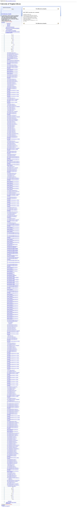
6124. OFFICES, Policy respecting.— (12, 208)
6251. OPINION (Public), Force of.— (12, 412)
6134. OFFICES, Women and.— (11, 222)
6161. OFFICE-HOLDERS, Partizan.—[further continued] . (12, 269)
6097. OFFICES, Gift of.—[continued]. (12, 167)
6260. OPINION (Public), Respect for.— (12, 426)
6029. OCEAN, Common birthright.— (12, 74)
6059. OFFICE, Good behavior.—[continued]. (13, 116)
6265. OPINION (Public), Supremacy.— (12, 434)
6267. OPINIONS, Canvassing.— (11, 436)
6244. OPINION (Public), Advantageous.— (13, 403)
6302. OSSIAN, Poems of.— (11, 482)
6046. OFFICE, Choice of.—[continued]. (13, 99)
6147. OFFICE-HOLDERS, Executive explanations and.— (12, 244)
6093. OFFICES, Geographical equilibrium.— (13, 161)
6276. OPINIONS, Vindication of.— (12, 447)
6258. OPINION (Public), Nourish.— (12, 423)
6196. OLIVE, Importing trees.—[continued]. (13, 330)
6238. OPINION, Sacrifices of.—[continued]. (13, 395)
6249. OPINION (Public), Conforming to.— (13, 410)
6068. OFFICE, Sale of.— (11, 127)
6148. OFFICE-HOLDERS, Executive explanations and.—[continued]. (12, 246)
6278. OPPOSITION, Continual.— (12, 449)
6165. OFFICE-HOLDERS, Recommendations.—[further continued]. (13, 277)
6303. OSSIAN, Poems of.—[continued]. (13, 483)
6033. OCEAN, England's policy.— (12, 80)
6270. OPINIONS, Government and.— (12, 440)
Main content (8, 0)
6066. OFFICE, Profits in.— (11, 125)
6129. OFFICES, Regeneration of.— (12, 215)
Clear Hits (3, 22)
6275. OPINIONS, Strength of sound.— (12, 446)
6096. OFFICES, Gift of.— (11, 166)
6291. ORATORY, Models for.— (11, 466)
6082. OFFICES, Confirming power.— (12, 145)
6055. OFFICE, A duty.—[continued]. (12, 111)
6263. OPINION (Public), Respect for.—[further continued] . (12, 431)
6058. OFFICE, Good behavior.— (12, 115)
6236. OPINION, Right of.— (11, 392)
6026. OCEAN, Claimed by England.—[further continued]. (12, 69)
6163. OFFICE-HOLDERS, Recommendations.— (11, 273)
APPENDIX (9, 501)
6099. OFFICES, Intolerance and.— (12, 170)
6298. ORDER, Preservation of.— (12, 476)
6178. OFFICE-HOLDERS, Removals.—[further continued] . (12, 299)
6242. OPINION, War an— (11, 400)
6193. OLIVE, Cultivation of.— (11, 327)
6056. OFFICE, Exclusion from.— (12, 112)
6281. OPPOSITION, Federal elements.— (13, 453)
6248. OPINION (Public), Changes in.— (12, 409)
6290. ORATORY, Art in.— (11, 465)
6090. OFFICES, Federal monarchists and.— (13, 156)
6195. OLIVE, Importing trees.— (12, 329)
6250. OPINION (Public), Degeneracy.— (13, 411)
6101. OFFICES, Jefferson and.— (12, 173)
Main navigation (13, 0)
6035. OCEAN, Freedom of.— (11, 82)
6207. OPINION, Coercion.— (11, 346)
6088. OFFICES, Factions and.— (11, 154)
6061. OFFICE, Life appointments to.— (12, 119)
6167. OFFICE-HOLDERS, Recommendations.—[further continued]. (13, 280)
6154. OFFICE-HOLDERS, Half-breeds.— (13, 257)
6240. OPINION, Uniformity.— (11, 398)
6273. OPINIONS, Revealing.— (11, 443)
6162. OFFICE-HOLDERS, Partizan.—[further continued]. (12, 271)
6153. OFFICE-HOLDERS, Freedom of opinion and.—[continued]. (12, 256)
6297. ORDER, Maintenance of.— (12, 475)
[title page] (8, 24)
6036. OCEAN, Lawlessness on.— (12, 83)
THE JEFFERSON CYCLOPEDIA (11, 30)
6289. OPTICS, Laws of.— (11, 464)
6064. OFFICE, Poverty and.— (11, 122)
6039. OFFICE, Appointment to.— (12, 87)
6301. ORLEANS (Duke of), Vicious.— (12, 481)
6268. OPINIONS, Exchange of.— (12, 437)
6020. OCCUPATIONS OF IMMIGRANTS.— (13, 60)
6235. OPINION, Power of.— (11, 391)
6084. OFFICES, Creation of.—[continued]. (13, 148)
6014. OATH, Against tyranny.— (11, 52)
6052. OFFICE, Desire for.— (11, 107)
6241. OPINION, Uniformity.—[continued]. (13, 399)
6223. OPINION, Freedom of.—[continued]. (13, 372)
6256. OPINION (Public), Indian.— (12, 421)
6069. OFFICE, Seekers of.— (11, 128)
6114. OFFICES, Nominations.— (11, 192)
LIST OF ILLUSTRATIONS (10, 27)
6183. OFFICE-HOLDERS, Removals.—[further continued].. (12, 309)
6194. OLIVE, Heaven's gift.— (11, 328)
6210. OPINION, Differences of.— (12, 350)
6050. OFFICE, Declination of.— (11, 105)
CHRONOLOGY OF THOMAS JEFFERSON (12, 28)
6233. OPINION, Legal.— (11, 389)
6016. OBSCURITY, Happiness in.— (12, 55)
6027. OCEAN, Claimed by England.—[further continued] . (12, 71)
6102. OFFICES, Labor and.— (11, 174)
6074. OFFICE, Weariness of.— (11, 134)
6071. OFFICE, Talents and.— (11, 131)
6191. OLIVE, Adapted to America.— (12, 324)
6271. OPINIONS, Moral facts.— (11, 441)
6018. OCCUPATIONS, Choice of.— (12, 57)
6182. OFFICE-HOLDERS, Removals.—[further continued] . (12, 307)
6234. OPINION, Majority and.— (12, 390)
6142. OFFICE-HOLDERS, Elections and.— (13, 235)
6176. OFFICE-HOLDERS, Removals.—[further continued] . (12, 296)
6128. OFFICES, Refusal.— (11, 214)
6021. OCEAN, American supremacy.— (12, 61)
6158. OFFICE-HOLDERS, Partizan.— (12, 264)
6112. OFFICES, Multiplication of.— (12, 190)
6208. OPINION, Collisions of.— (11, 347)
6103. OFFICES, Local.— (11, 175)
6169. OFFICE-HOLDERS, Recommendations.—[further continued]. (13, 284)
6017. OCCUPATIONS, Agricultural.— (12, 56)
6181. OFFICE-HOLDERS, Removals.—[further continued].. (12, 305)
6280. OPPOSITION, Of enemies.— (12, 452)
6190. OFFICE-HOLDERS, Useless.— (12, 321)
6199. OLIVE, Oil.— (10, 335)
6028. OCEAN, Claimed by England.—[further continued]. (12, 73)
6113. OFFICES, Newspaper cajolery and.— (13, 191)
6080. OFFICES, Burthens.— (11, 143)
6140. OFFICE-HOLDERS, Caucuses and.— (13, 232)
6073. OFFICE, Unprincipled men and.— (13, 133)
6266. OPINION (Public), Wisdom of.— (12, 435)
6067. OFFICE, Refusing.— (11, 126)
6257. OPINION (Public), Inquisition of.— (13, 422)
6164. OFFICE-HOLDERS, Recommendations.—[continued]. (11, 275)
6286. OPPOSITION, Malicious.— (12, 460)
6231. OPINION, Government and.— (12, 386)
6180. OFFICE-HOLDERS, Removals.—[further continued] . (12, 303)
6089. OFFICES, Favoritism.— (11, 155)
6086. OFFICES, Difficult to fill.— (12, 151)
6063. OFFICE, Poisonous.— (11, 121)
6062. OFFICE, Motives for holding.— (12, 120)
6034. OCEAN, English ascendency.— (12, 81)
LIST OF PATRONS (9, 29)
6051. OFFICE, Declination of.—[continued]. (13, 106)
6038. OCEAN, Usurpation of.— (11, 86)
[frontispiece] (9, 23)
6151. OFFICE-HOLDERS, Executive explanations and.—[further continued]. (12, 252)
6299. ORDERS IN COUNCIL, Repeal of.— (13, 477)
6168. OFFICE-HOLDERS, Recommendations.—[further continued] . (13, 282)
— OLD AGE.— (10, 323)
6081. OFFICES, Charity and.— (11, 144)
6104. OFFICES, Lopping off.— (11, 176)
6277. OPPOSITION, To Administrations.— (13, 448)
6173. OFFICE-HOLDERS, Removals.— (12, 290)
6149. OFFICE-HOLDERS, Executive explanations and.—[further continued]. (12, 248)
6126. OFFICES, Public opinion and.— (12, 211)
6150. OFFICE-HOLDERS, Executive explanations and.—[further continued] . (12, 250)
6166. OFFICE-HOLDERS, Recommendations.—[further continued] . (13, 278)
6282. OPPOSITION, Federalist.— (12, 454)
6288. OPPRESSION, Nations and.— (12, 463)
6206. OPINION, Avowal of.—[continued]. (13, 345)
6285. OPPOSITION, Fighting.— (11, 459)
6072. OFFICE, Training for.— (11, 132)
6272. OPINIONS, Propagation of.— (12, 442)
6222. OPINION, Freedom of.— (11, 371)
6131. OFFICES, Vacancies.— (11, 218)
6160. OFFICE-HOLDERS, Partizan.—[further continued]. (12, 267)
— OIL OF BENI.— (10, 322)
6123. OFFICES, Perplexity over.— (12, 207)
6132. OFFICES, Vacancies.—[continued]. (13, 219)
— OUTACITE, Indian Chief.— (11, 486)
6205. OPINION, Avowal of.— (11, 344)
